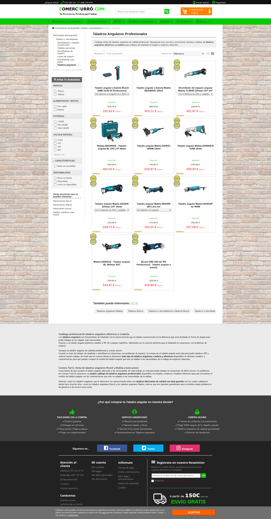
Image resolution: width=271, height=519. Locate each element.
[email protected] (68, 479)
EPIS (118, 21)
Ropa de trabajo (98, 21)
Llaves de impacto (65, 56)
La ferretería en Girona (71, 504)
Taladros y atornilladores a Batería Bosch (169, 311)
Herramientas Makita (62, 204)
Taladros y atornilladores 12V (209, 311)
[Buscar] (166, 11)
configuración (73, 515)
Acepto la (169, 480)
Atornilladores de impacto (65, 52)
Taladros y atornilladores (91, 28)
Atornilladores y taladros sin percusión (68, 43)
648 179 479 (87, 2)
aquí (104, 512)
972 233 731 (70, 2)
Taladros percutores (66, 47)
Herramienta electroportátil (67, 28)
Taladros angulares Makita (109, 311)
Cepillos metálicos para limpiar (63, 213)
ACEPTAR (194, 512)
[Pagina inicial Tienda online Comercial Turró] (53, 28)
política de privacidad (174, 480)
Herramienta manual (62, 208)
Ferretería (184, 21)
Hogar (166, 21)
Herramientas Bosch (62, 200)
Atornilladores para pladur (65, 60)
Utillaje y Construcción (142, 21)
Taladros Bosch (135, 311)
